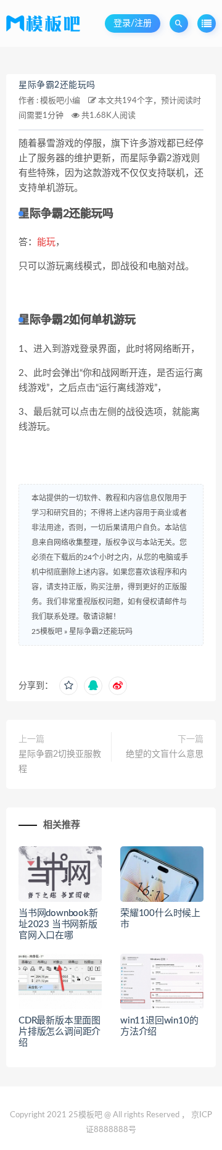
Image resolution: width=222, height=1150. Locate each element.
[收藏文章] (68, 686)
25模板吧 (46, 631)
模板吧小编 (60, 101)
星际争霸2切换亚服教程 (59, 761)
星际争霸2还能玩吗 (57, 85)
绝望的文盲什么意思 (165, 754)
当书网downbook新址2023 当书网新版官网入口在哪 (58, 924)
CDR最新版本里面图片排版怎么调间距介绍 (59, 1032)
